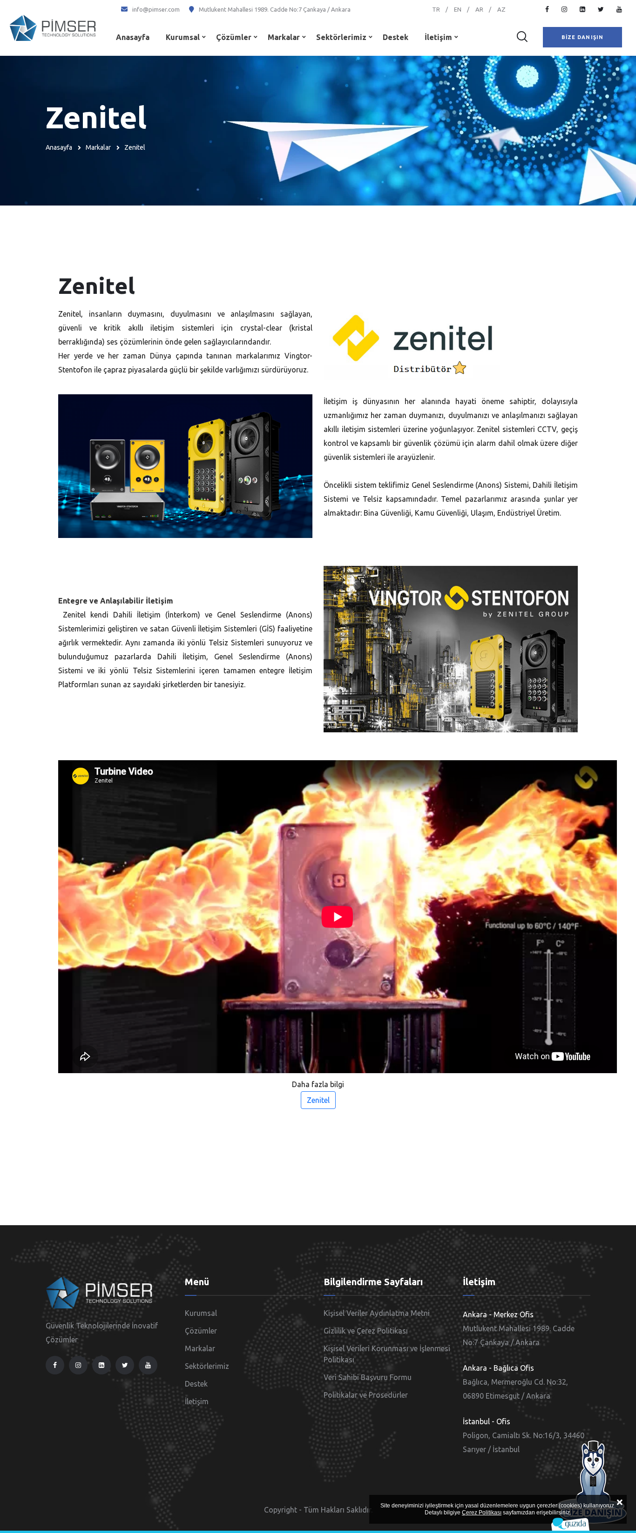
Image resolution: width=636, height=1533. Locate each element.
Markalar (284, 37)
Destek (395, 37)
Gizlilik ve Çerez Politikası (366, 1331)
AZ (501, 9)
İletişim (438, 37)
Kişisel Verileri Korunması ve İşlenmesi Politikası (387, 1354)
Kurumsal (183, 37)
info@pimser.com (156, 9)
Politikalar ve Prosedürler (366, 1395)
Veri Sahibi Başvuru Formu (368, 1377)
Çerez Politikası (481, 1512)
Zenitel (318, 1100)
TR (436, 9)
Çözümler (233, 37)
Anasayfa (132, 37)
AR (479, 9)
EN (457, 9)
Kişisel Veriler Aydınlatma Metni (377, 1313)
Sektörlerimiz (341, 37)
